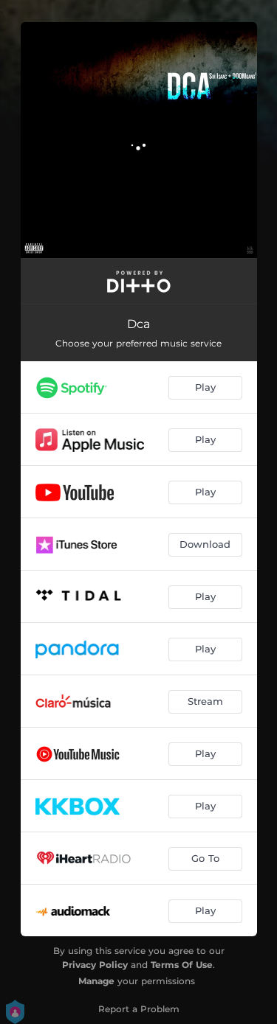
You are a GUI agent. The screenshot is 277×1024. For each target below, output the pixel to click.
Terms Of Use (182, 964)
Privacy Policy (95, 964)
